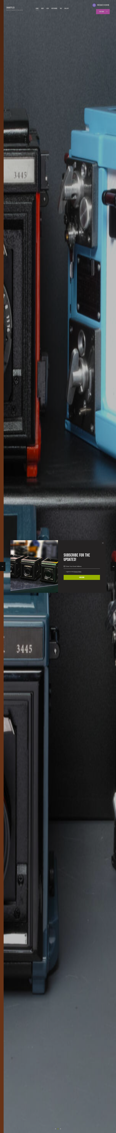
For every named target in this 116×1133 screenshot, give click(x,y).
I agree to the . (74, 571)
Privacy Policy (77, 571)
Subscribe (81, 577)
